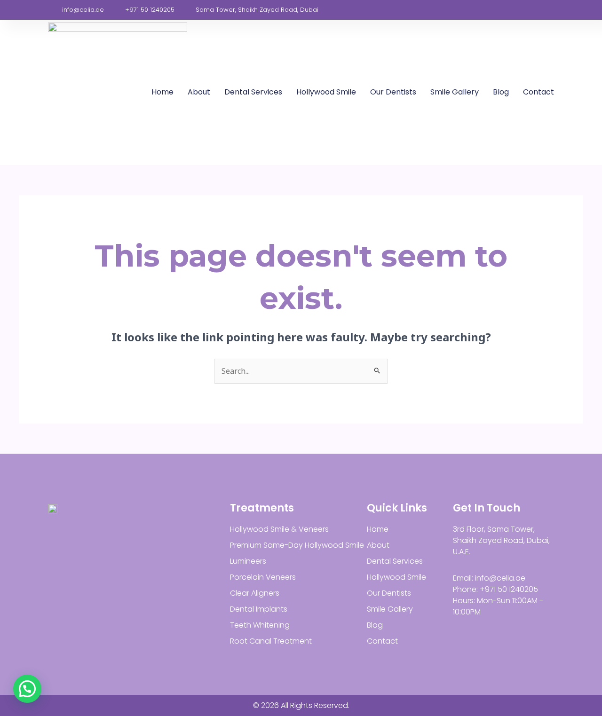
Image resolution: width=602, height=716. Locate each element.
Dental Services (253, 92)
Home (162, 92)
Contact (538, 92)
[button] (27, 689)
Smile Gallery (454, 92)
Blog (501, 92)
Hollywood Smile (326, 92)
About (199, 92)
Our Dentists (393, 92)
